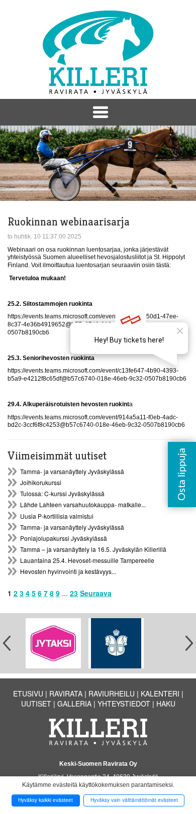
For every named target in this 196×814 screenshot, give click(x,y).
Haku (165, 704)
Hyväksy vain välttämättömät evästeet (134, 799)
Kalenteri (160, 693)
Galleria (74, 704)
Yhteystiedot (123, 704)
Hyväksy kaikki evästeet (45, 799)
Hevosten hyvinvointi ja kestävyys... (68, 571)
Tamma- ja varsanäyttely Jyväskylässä (72, 471)
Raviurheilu (111, 693)
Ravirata (65, 693)
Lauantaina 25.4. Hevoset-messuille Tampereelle (87, 560)
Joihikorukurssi (40, 482)
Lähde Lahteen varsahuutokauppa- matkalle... (83, 504)
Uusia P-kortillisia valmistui (56, 516)
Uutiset (36, 704)
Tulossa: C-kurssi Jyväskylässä (62, 493)
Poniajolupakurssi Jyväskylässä (63, 538)
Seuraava (96, 593)
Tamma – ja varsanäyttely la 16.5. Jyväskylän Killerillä (93, 549)
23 (74, 593)
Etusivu (28, 693)
